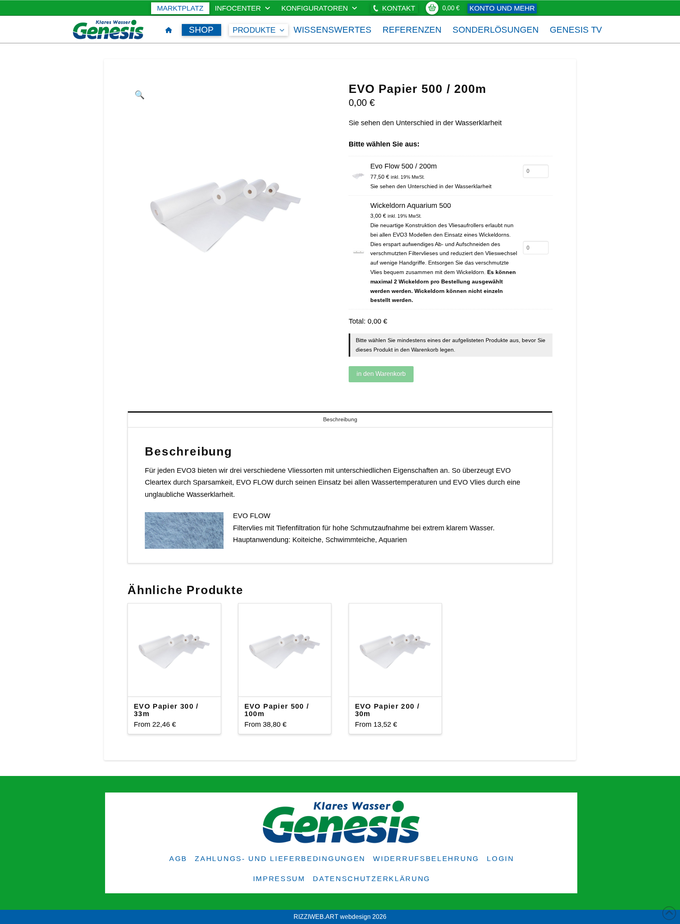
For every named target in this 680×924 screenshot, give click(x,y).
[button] (394, 8)
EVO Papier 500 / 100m (276, 710)
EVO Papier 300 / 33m (166, 710)
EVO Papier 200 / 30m (387, 710)
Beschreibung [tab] (340, 419)
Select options (177, 683)
